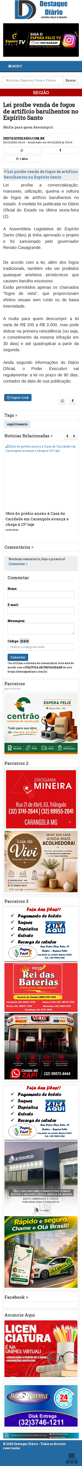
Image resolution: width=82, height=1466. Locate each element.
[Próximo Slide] (74, 436)
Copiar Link (19, 397)
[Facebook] (60, 150)
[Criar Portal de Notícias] (71, 1458)
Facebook (16, 1297)
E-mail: (13, 605)
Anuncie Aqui (19, 1315)
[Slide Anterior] (67, 436)
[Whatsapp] (21, 150)
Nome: (12, 589)
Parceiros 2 (16, 763)
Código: (18, 641)
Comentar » (17, 563)
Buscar (71, 80)
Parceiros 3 (16, 901)
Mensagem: (16, 621)
